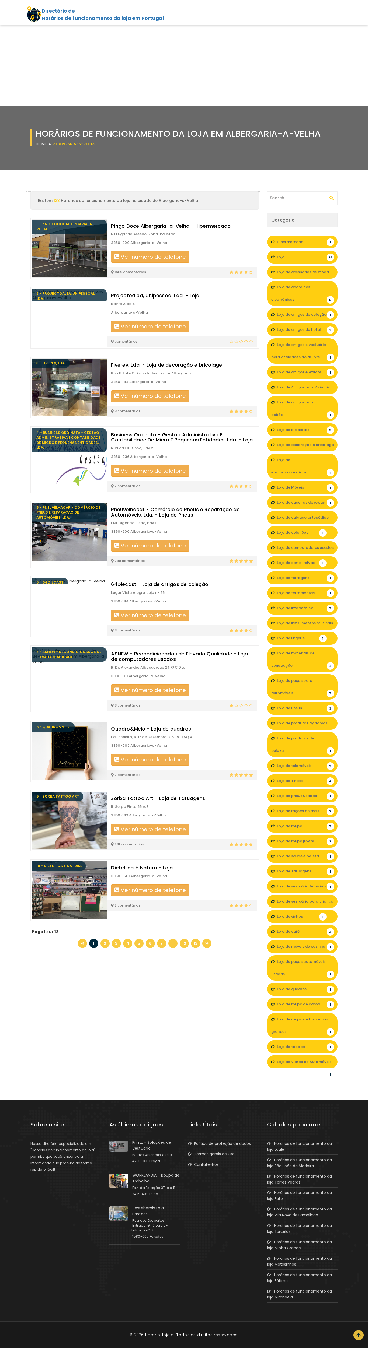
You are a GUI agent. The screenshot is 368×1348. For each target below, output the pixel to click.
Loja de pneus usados (303, 795)
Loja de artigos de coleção (303, 314)
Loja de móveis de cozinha (303, 946)
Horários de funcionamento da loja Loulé (299, 1146)
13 (195, 943)
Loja (304, 256)
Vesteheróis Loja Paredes (148, 1211)
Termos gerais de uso (213, 1154)
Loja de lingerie (299, 638)
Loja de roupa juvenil (303, 841)
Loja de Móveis (303, 487)
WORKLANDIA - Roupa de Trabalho (156, 1178)
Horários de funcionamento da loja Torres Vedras (299, 1179)
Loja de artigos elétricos (303, 372)
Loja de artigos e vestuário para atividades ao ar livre (301, 351)
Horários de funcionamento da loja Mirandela (299, 1294)
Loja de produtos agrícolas (303, 725)
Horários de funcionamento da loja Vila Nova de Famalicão (299, 1212)
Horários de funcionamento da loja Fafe (299, 1195)
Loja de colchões (299, 532)
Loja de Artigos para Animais (303, 389)
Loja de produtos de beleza (301, 744)
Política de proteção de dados (221, 1143)
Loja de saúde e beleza (303, 856)
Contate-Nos (205, 1164)
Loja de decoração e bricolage (305, 446)
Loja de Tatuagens (303, 871)
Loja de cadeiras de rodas (303, 502)
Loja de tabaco (303, 1046)
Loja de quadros (303, 989)
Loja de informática (303, 607)
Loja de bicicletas (303, 429)
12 (184, 943)
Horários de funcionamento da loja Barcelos (299, 1228)
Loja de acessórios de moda (303, 274)
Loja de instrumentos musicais (304, 625)
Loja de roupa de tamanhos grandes (301, 1025)
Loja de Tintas (303, 780)
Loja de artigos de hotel (303, 329)
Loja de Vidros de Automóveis (304, 1063)
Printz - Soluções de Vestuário (151, 1145)
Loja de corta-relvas (299, 562)
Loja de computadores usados (305, 549)
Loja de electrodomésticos (301, 466)
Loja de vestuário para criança (304, 903)
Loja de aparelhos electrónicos (301, 293)
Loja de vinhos (299, 916)
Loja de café (303, 931)
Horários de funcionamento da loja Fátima (299, 1277)
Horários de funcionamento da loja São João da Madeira (299, 1162)
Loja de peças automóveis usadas (301, 968)
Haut (358, 1335)
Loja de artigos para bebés (301, 408)
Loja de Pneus (303, 708)
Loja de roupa (303, 826)
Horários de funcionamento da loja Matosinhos (299, 1261)
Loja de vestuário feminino (303, 886)
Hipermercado (303, 241)
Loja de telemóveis (303, 765)
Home (41, 144)
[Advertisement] (184, 65)
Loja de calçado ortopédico (303, 519)
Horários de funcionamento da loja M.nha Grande (299, 1245)
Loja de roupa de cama (303, 1004)
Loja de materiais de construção (301, 659)
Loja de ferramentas (303, 592)
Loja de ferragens (303, 577)
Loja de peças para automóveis (301, 687)
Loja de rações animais (303, 810)
